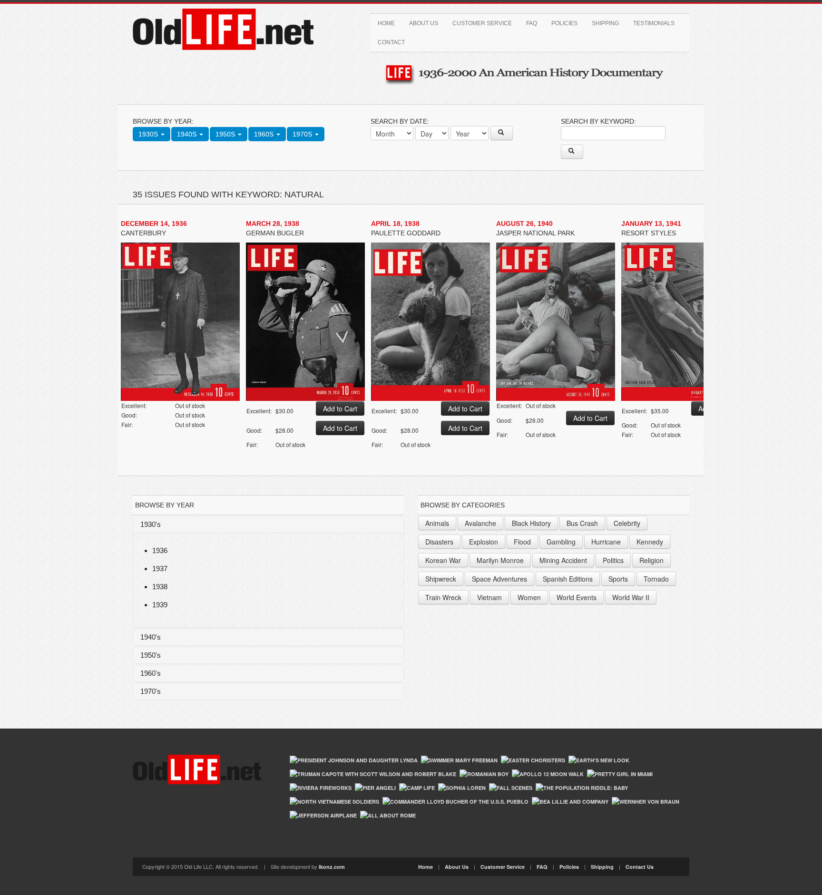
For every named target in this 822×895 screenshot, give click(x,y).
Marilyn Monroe (500, 560)
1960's (150, 673)
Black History (531, 523)
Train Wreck (443, 597)
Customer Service (482, 23)
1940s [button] (187, 134)
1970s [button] (303, 134)
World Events (577, 597)
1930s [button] (149, 134)
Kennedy (649, 541)
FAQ (531, 23)
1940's (150, 637)
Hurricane (606, 541)
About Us (423, 23)
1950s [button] (226, 134)
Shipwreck (440, 579)
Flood (522, 541)
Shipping (605, 23)
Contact (391, 42)
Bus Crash (582, 523)
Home (386, 23)
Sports (618, 579)
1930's (150, 524)
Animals (437, 523)
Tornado (656, 579)
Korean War (443, 560)
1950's (150, 655)
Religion (651, 560)
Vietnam (489, 597)
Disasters (439, 541)
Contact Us (640, 866)
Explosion (483, 541)
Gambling (561, 541)
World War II (630, 597)
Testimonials (654, 23)
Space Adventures (499, 579)
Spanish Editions (568, 579)
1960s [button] (264, 134)
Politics (613, 560)
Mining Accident (563, 560)
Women (529, 597)
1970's (150, 691)
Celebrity (627, 523)
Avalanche (480, 523)
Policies (564, 23)
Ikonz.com (332, 866)
